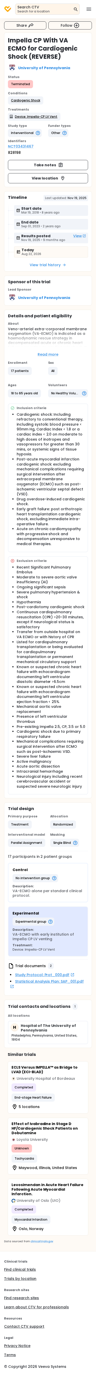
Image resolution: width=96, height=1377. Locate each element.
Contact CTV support (24, 1326)
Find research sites (21, 1297)
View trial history (45, 264)
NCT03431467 (21, 146)
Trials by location (20, 1278)
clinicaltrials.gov (41, 1241)
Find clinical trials (20, 1269)
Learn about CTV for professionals (36, 1307)
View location (45, 178)
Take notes (45, 165)
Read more (48, 354)
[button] (25, 100)
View (77, 236)
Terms (10, 1354)
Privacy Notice (17, 1345)
